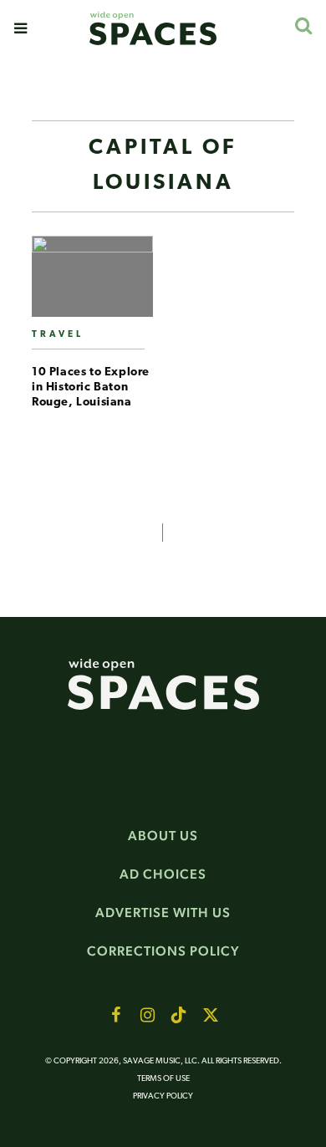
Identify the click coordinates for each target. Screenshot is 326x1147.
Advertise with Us (163, 912)
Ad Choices (163, 874)
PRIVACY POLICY (163, 1096)
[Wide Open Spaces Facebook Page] (115, 1015)
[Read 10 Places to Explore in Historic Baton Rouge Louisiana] (92, 283)
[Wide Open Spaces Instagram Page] (147, 1015)
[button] (20, 28)
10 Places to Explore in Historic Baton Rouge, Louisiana (91, 387)
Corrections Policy (163, 951)
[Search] (303, 25)
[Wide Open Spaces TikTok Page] (179, 1015)
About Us (163, 836)
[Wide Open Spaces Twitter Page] (211, 1015)
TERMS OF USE (163, 1078)
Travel (58, 334)
